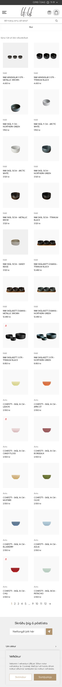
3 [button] (18, 603)
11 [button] (41, 603)
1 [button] (11, 603)
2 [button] (15, 603)
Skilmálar (20, 677)
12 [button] (45, 603)
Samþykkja (45, 677)
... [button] (29, 603)
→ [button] (50, 603)
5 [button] (25, 603)
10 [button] (37, 603)
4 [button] (22, 603)
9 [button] (33, 603)
